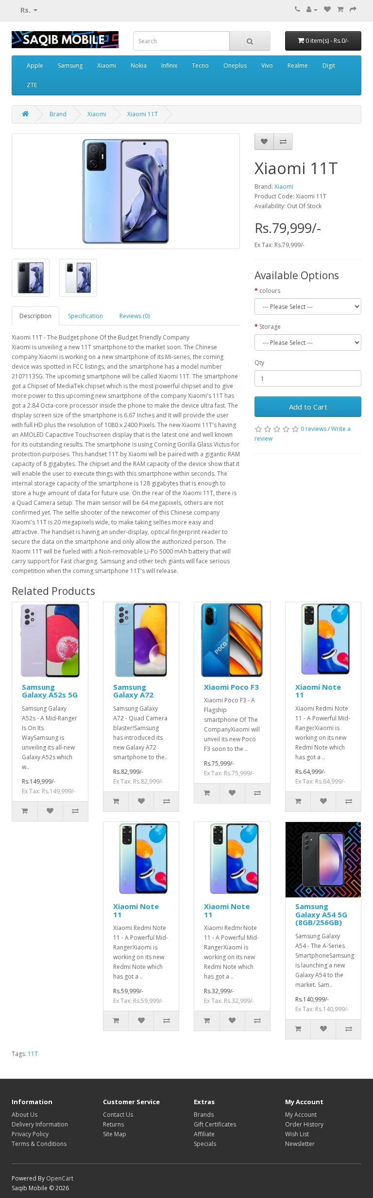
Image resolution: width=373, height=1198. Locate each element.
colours (269, 290)
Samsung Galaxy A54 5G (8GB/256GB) (321, 914)
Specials (205, 1144)
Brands (204, 1114)
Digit (328, 65)
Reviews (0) (134, 316)
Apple (35, 65)
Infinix (169, 65)
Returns (113, 1124)
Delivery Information (40, 1124)
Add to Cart (308, 406)
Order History (304, 1124)
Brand (58, 114)
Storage (270, 326)
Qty (259, 362)
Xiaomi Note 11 (318, 691)
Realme (298, 65)
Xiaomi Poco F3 (231, 687)
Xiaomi (106, 65)
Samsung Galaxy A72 (133, 691)
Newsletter (300, 1144)
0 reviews (313, 429)
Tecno (200, 65)
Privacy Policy (30, 1134)
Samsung (70, 65)
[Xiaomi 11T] (126, 191)
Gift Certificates (215, 1124)
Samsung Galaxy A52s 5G (50, 691)
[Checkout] (353, 9)
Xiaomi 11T (142, 114)
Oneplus (235, 65)
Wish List (297, 1134)
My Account (301, 1114)
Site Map (114, 1134)
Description (35, 316)
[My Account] (312, 9)
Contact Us (118, 1114)
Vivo (267, 65)
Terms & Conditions (39, 1144)
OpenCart (59, 1178)
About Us (24, 1114)
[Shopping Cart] (340, 9)
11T (33, 1054)
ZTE (32, 85)
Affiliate (204, 1134)
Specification (85, 316)
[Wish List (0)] (327, 9)
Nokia (139, 65)
